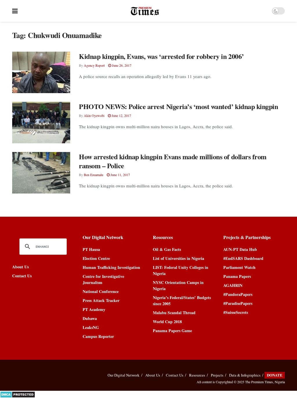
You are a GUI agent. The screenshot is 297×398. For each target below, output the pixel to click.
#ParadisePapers (237, 303)
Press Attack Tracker (101, 300)
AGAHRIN (232, 285)
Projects (217, 375)
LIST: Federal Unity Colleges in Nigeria (180, 270)
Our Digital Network (124, 375)
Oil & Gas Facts (167, 249)
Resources (197, 375)
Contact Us (22, 276)
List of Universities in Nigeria (178, 258)
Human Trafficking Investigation (111, 267)
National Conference (101, 291)
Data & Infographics (244, 375)
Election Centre (96, 258)
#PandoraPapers (237, 294)
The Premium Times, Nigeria (265, 381)
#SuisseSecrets (235, 312)
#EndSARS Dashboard (243, 258)
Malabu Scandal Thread (174, 313)
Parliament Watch (239, 267)
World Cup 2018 (167, 322)
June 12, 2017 (121, 115)
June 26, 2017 (121, 65)
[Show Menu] (15, 11)
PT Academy (94, 309)
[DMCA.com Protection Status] (17, 394)
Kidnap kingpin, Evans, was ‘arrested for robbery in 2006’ (161, 56)
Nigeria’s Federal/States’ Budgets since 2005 (182, 300)
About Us (20, 267)
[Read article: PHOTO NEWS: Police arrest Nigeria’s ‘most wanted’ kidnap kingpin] (41, 122)
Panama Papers (237, 276)
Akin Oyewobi (94, 115)
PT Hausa (91, 249)
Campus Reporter (98, 336)
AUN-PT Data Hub (240, 249)
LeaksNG (91, 327)
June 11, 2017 (120, 174)
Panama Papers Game (172, 331)
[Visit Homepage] (145, 11)
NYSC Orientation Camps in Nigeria (178, 285)
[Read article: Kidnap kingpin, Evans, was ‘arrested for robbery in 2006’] (41, 72)
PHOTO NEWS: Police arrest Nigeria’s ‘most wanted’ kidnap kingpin (178, 106)
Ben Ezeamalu (93, 174)
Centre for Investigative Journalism (103, 279)
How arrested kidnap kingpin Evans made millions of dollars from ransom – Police (173, 161)
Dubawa (90, 318)
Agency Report (94, 65)
